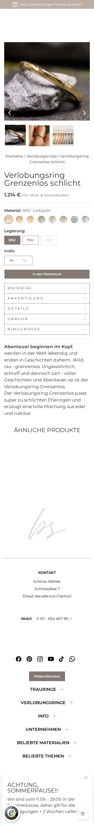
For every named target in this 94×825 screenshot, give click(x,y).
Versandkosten (56, 195)
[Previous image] (9, 112)
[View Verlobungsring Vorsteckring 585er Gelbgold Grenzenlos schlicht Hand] (39, 136)
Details (18, 308)
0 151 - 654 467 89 (52, 618)
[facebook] (19, 659)
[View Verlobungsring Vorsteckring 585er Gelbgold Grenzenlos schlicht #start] (15, 135)
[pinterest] (29, 659)
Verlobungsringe (41, 156)
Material (20, 288)
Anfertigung (26, 298)
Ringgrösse (24, 329)
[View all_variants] (63, 136)
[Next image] (84, 112)
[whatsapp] (72, 659)
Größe (9, 251)
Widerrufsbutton (47, 676)
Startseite (14, 156)
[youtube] (51, 659)
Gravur (18, 319)
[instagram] (40, 659)
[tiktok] (61, 659)
